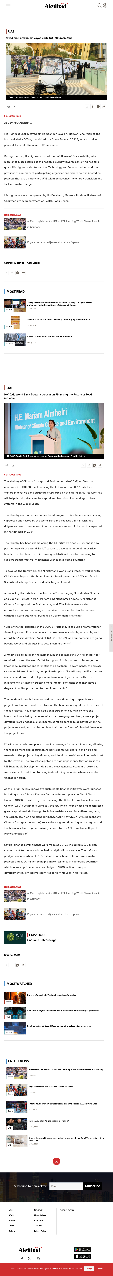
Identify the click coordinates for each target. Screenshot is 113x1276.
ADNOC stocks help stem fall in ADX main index (50, 336)
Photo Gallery (40, 1215)
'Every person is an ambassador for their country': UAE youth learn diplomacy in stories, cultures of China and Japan (59, 304)
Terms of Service (67, 1210)
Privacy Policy (40, 1231)
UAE (11, 1210)
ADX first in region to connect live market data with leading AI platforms (63, 1010)
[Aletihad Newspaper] (56, 5)
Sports (12, 1226)
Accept (89, 1268)
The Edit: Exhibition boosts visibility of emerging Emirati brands (58, 319)
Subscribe (92, 1186)
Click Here (55, 1269)
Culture (12, 1231)
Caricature (38, 1220)
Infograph (38, 1210)
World (11, 1215)
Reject (100, 1268)
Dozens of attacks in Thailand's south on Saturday (51, 995)
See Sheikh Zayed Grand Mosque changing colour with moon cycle (59, 1026)
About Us (38, 1226)
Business (12, 1220)
